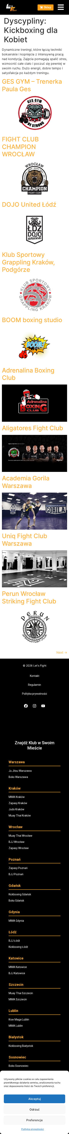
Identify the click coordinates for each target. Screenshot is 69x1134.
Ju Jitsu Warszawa (20, 770)
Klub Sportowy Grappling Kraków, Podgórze (28, 262)
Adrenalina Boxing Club (28, 374)
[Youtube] (43, 706)
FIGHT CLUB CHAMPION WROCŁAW (20, 146)
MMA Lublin (16, 1025)
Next (61, 652)
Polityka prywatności (32, 1129)
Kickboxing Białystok (21, 1045)
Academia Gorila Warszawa (25, 481)
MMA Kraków (17, 796)
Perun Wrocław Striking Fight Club (29, 597)
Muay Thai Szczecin (21, 993)
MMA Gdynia (16, 920)
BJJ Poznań (16, 874)
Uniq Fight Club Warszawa (24, 539)
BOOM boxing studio (32, 320)
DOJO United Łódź (29, 204)
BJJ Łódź (14, 940)
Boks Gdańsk (16, 900)
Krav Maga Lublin (19, 1019)
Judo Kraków (16, 809)
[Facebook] (26, 706)
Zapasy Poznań (18, 868)
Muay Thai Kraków (20, 815)
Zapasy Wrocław (19, 848)
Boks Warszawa (18, 777)
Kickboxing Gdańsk (20, 894)
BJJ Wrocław (17, 841)
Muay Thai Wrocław (20, 835)
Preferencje (34, 1120)
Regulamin (34, 684)
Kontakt (34, 675)
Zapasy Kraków (18, 803)
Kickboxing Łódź (18, 946)
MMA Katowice (18, 967)
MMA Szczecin (18, 999)
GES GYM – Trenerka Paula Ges (32, 85)
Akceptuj (34, 1099)
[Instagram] (34, 706)
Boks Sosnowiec (18, 1065)
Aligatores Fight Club (32, 428)
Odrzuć (35, 1109)
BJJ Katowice (17, 973)
